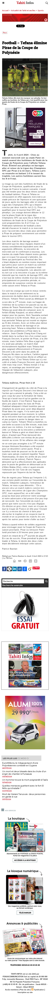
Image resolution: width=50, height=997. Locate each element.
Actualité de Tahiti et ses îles (23, 10)
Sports (40, 10)
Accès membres (11, 990)
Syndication (39, 990)
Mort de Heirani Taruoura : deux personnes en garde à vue (23, 795)
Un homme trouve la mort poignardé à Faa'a (25, 780)
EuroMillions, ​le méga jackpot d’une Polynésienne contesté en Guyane (20, 764)
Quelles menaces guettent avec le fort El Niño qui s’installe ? (23, 787)
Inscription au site (25, 992)
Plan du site (25, 990)
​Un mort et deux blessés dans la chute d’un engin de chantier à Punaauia (24, 772)
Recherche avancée (12, 585)
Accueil (5, 10)
